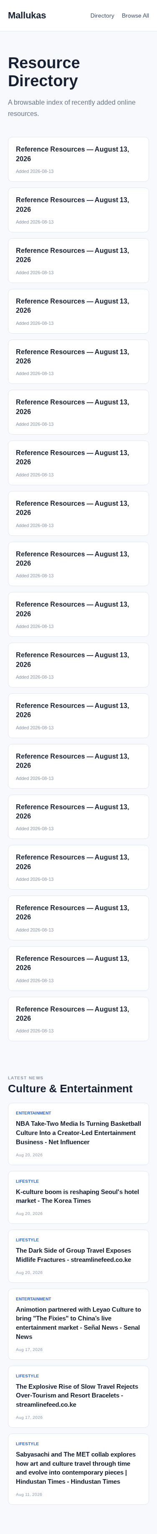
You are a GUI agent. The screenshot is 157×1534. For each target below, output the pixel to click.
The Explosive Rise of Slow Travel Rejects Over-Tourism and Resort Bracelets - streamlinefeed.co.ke (77, 1395)
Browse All (135, 15)
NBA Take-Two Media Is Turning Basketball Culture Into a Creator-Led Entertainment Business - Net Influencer (78, 1132)
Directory (102, 15)
